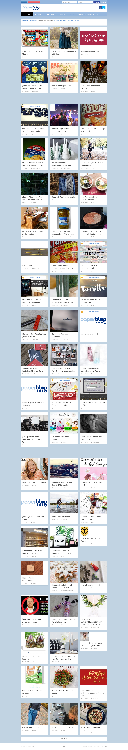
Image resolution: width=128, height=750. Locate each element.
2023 (36, 24)
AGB (106, 746)
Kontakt (84, 746)
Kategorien (50, 14)
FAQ (102, 746)
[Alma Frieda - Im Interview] (64, 714)
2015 (70, 24)
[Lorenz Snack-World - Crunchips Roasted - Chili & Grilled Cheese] (64, 252)
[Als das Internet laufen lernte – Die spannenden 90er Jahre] (93, 389)
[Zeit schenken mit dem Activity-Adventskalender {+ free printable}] (64, 355)
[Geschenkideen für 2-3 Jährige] (93, 38)
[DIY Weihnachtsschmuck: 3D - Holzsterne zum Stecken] (64, 643)
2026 (23, 24)
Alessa (63, 88)
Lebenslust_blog (95, 698)
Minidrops (94, 487)
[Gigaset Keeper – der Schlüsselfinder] (32, 568)
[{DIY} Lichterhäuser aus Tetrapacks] (93, 72)
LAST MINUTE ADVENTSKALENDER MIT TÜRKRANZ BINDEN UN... (91, 622)
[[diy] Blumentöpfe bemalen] (64, 72)
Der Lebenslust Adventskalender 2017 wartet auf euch (93, 693)
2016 (66, 24)
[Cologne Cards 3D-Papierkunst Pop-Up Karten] (34, 355)
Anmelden (96, 2)
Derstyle (35, 556)
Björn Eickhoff (36, 268)
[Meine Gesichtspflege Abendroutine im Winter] (93, 355)
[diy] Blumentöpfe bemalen (62, 86)
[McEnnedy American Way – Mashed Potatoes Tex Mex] (34, 149)
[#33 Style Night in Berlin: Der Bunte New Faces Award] (64, 115)
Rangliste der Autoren (86, 14)
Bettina (63, 624)
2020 (49, 24)
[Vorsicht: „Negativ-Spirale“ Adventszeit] (34, 677)
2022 (40, 24)
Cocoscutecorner (66, 168)
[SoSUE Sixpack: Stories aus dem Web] (34, 389)
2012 (83, 24)
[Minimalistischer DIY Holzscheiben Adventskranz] (64, 286)
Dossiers (62, 14)
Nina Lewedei (95, 732)
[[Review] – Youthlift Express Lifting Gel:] (34, 503)
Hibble (63, 442)
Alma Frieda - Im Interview (62, 727)
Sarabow (64, 57)
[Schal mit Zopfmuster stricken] (64, 184)
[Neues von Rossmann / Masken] (64, 423)
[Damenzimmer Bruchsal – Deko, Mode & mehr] (34, 537)
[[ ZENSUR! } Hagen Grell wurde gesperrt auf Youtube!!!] (34, 606)
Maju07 (34, 202)
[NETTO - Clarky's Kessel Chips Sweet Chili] (93, 115)
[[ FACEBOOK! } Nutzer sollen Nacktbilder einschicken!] (93, 423)
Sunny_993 (35, 91)
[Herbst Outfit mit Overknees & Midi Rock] (64, 38)
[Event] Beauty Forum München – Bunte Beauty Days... (32, 439)
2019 (53, 24)
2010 (92, 24)
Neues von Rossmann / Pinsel (34, 482)
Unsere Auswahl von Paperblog (29, 20)
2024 (32, 24)
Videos (72, 14)
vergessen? (103, 2)
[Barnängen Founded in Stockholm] (64, 321)
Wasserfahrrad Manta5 (61, 517)
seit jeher (76, 20)
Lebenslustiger (95, 627)
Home (24, 2)
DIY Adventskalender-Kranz (92, 585)
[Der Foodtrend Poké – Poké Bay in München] (93, 184)
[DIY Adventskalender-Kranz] (93, 572)
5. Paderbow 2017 (29, 266)
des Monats (63, 20)
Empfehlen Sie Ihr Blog (34, 2)
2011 (88, 24)
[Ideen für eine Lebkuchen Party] (93, 469)
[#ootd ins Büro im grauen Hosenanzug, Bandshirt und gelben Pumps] (84, 636)
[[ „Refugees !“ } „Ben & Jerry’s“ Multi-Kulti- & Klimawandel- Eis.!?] (34, 38)
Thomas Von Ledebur (96, 134)
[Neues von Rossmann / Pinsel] (34, 469)
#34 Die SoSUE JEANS (31, 727)
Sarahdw (35, 445)
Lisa (93, 168)
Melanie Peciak (65, 339)
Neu (29, 14)
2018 (58, 24)
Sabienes (35, 134)
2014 (75, 24)
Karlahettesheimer (37, 696)
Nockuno (64, 487)
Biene (93, 91)
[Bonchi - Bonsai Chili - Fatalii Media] (64, 677)
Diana (34, 661)
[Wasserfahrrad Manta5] (64, 503)
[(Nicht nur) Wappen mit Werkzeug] (84, 531)
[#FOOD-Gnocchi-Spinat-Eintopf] (93, 714)
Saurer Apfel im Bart (89, 334)
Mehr (65, 739)
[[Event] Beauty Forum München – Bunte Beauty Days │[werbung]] (34, 423)
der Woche (56, 20)
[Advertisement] (70, 8)
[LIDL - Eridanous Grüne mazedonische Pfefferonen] (64, 218)
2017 (62, 24)
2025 (27, 24)
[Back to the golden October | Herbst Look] (93, 149)
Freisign (94, 543)
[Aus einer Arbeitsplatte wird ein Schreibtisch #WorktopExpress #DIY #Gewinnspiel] (34, 218)
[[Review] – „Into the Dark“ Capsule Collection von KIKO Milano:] (93, 218)
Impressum (96, 746)
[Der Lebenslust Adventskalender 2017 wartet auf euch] (93, 677)
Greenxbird (64, 200)
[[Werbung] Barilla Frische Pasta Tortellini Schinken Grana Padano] (34, 72)
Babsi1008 (94, 236)
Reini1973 (94, 336)
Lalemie (94, 57)
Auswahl (38, 14)
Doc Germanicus (36, 57)
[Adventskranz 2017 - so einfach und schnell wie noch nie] (64, 149)
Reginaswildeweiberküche (67, 590)
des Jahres (70, 20)
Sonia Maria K (65, 305)
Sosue (63, 134)
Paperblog (23, 746)
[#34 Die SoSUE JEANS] (34, 714)
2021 (45, 24)
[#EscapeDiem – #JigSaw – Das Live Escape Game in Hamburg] (34, 184)
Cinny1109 (34, 236)
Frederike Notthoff (36, 168)
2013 (79, 24)
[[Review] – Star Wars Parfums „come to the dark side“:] (34, 321)
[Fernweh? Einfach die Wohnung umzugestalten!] (64, 537)
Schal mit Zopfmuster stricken (64, 197)
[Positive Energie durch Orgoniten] (34, 643)
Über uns (90, 746)
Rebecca (64, 661)
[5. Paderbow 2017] (34, 252)
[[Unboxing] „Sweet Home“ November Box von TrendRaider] (93, 503)
